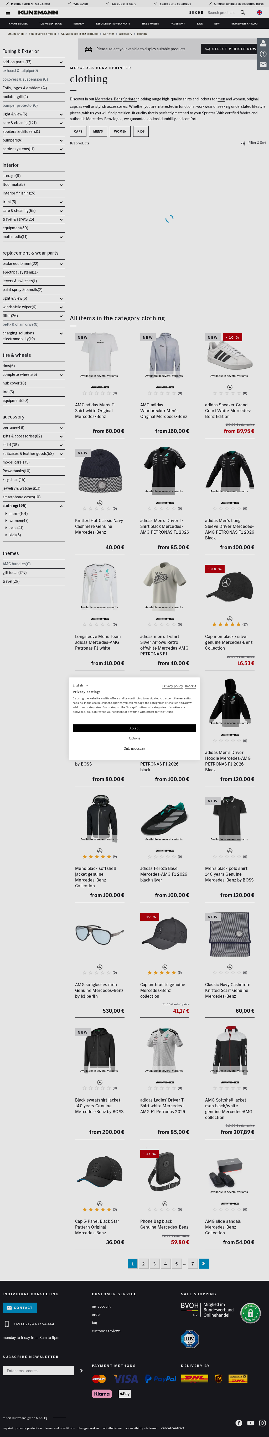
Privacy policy (172, 686)
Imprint (190, 686)
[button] (81, 685)
